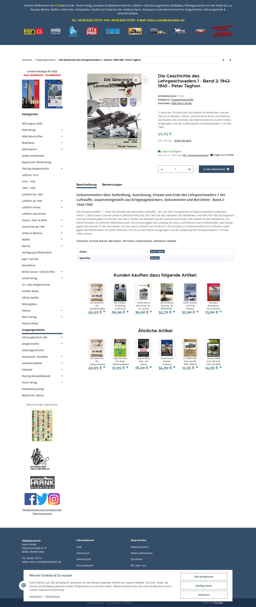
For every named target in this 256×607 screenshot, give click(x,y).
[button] (42, 130)
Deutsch (155, 258)
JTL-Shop (219, 602)
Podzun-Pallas (30, 323)
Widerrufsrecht (140, 547)
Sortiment (136, 559)
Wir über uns (138, 565)
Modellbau (28, 142)
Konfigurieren (204, 585)
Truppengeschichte (182, 99)
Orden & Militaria (32, 233)
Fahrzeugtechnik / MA (34, 337)
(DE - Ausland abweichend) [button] (196, 155)
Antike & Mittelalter (33, 155)
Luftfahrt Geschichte (34, 213)
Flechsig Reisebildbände (36, 376)
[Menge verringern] (162, 169)
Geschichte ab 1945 (33, 226)
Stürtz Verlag (29, 382)
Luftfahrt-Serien (31, 207)
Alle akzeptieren (204, 576)
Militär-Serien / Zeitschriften (38, 271)
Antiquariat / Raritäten (35, 356)
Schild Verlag (29, 278)
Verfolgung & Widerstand (36, 252)
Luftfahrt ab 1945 (32, 201)
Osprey (26, 310)
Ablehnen (204, 594)
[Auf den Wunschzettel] (145, 80)
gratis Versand (182, 140)
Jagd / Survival (30, 259)
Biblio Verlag (29, 317)
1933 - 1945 (28, 188)
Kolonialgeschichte (33, 350)
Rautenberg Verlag (33, 389)
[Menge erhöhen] (189, 169)
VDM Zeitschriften (32, 136)
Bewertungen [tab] (112, 184)
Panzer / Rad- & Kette (34, 220)
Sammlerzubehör (32, 363)
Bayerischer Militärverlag (36, 162)
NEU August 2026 (32, 123)
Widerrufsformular (142, 553)
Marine (26, 246)
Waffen (26, 239)
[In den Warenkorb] (79, 72)
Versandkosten (85, 565)
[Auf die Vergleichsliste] (136, 80)
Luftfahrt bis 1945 (32, 194)
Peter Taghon (157, 251)
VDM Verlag (28, 130)
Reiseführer (29, 265)
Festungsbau (29, 304)
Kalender (27, 369)
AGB (78, 547)
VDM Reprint (29, 149)
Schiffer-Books (30, 291)
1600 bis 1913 (30, 175)
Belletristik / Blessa (33, 395)
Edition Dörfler (30, 297)
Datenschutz (83, 559)
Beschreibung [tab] (86, 184)
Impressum (83, 553)
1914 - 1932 (28, 181)
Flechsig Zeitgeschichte (35, 168)
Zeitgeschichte (30, 343)
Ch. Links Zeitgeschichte (36, 284)
